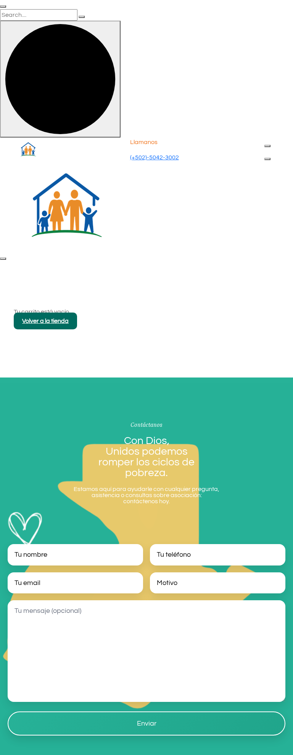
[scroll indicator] (60, 79)
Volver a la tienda (45, 321)
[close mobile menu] (3, 259)
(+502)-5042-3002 (154, 157)
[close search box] (3, 6)
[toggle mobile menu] (267, 159)
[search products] (82, 17)
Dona (271, 153)
